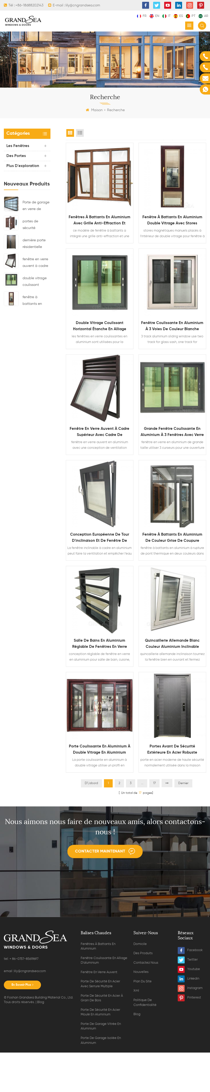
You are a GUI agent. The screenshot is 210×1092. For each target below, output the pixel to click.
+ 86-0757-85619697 (23, 959)
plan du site (142, 981)
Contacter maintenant (100, 851)
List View (80, 133)
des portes (16, 156)
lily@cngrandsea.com (30, 971)
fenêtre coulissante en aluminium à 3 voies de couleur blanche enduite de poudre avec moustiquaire (172, 326)
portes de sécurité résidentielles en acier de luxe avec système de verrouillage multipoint (36, 225)
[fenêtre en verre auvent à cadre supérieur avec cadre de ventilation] (11, 260)
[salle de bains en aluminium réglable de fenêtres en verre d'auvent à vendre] (99, 599)
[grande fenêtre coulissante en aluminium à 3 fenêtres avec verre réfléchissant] (172, 388)
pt (193, 16)
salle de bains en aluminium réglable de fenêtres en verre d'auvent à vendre (99, 644)
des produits (143, 953)
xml (136, 990)
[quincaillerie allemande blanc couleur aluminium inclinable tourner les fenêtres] (172, 599)
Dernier (183, 783)
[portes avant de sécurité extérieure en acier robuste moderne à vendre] (172, 705)
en (157, 16)
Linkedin (193, 978)
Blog (40, 1002)
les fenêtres (17, 146)
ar (206, 16)
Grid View (70, 133)
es (181, 16)
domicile (140, 944)
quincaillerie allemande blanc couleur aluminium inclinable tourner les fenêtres (172, 644)
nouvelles (141, 972)
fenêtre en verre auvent (99, 972)
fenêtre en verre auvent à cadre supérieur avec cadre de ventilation (35, 263)
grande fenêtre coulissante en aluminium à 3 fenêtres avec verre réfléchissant (172, 432)
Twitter (192, 959)
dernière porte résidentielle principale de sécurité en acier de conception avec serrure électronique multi (36, 244)
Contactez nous (145, 962)
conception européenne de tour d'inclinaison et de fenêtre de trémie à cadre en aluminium (99, 538)
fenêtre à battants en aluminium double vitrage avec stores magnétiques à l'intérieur (35, 301)
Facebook (195, 950)
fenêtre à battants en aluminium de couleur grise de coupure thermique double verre (172, 538)
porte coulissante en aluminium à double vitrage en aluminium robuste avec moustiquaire (99, 750)
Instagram (195, 988)
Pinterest (194, 997)
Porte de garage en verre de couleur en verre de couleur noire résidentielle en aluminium (36, 206)
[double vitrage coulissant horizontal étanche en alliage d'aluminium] (11, 279)
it (169, 16)
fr (144, 16)
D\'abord (91, 783)
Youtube (193, 969)
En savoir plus (21, 984)
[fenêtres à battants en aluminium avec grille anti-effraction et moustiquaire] (99, 176)
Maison (97, 110)
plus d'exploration (22, 166)
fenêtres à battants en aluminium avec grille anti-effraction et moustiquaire (99, 220)
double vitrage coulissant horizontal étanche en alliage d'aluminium (35, 282)
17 (154, 783)
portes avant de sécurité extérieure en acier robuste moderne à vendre (172, 750)
